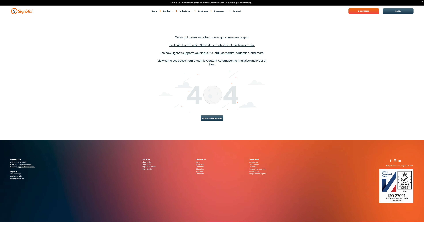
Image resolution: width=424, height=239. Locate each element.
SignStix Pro (146, 164)
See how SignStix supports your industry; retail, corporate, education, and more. (212, 53)
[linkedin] (399, 161)
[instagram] (395, 161)
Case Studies (147, 169)
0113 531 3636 (21, 162)
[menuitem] (155, 11)
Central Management (257, 169)
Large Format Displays (257, 174)
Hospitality (200, 164)
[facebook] (391, 161)
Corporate (200, 174)
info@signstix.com (25, 164)
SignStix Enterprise (149, 167)
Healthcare (200, 167)
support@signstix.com (26, 167)
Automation (254, 164)
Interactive (253, 162)
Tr (197, 171)
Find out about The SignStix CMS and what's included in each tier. (212, 45)
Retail (198, 162)
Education (200, 169)
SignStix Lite (146, 162)
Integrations (254, 171)
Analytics (252, 167)
